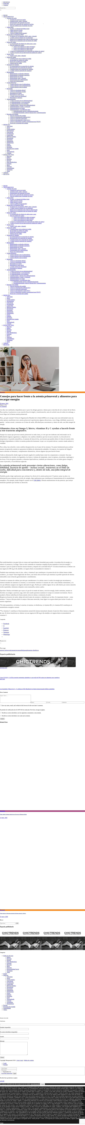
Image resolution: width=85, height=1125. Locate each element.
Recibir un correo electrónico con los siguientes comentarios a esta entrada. (21, 713)
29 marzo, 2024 (4, 403)
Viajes (8, 972)
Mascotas (9, 964)
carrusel (19, 650)
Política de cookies (29, 1060)
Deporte (9, 960)
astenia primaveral (5, 650)
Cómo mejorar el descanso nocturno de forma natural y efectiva (13, 913)
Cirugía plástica (11, 979)
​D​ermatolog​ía (10, 1003)
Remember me (7, 1072)
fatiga (23, 650)
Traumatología (10, 999)
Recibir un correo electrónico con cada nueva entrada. (16, 716)
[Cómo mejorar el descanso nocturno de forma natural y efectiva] (27, 908)
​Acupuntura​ (10, 1002)
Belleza (9, 957)
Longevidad (10, 984)
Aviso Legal (19, 1060)
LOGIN (2, 1081)
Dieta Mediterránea (12, 961)
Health (5, 973)
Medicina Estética (11, 985)
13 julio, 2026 (3, 817)
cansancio (14, 650)
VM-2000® (37, 480)
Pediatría (9, 994)
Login (4, 1063)
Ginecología (10, 981)
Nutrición (2, 811)
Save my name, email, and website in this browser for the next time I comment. (22, 705)
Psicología (9, 996)
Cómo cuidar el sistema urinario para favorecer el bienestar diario (13, 814)
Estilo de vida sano (8, 955)
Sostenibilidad (7, 1008)
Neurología (10, 988)
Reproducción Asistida (9, 1006)
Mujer (8, 966)
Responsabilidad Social (13, 969)
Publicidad (6, 3)
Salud (8, 997)
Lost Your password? (6, 1073)
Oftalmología (10, 991)
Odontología (10, 990)
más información (35, 1084)
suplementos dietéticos (32, 650)
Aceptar (42, 1084)
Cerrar (1, 1123)
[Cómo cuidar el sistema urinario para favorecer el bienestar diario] (27, 809)
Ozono (8, 993)
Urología (9, 1000)
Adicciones (10, 976)
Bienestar (2, 392)
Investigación (10, 982)
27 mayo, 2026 (4, 916)
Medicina (5, 975)
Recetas (5, 1005)
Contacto (5, 5)
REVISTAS (6, 2)
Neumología (10, 987)
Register (5, 1064)
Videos (5, 1009)
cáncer (8, 978)
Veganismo (9, 970)
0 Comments (3, 406)
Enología (9, 963)
